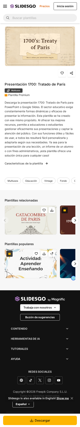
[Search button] (7, 18)
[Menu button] (5, 6)
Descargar (42, 420)
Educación (31, 180)
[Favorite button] (62, 73)
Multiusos (13, 180)
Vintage (48, 180)
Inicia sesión (65, 6)
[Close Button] (72, 398)
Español (21, 404)
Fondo (63, 180)
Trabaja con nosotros (37, 307)
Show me (63, 398)
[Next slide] (74, 220)
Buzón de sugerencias (40, 317)
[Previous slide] (5, 220)
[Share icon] (71, 73)
